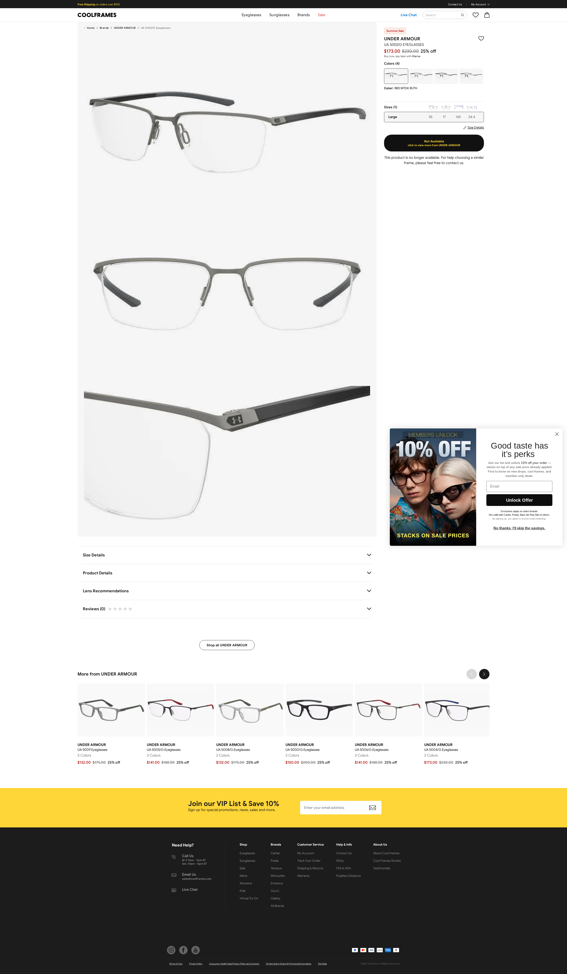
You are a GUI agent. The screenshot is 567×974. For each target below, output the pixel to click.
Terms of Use (176, 963)
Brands (303, 15)
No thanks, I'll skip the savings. (519, 528)
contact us (454, 163)
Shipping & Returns (310, 868)
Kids (243, 891)
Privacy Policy (195, 963)
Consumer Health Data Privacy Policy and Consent (234, 963)
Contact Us (455, 4)
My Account (478, 4)
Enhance (277, 883)
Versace (276, 868)
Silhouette (278, 876)
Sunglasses (279, 15)
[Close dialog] (557, 434)
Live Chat (409, 15)
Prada (274, 861)
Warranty (303, 876)
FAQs (340, 861)
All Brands (277, 906)
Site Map (322, 963)
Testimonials (381, 868)
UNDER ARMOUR (125, 27)
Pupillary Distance (348, 876)
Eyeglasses (251, 15)
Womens (246, 883)
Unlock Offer (519, 500)
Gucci (275, 891)
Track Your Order (308, 861)
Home (91, 27)
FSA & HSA (343, 868)
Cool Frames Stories (387, 861)
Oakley (275, 898)
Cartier (275, 853)
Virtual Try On (249, 898)
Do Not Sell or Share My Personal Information (288, 963)
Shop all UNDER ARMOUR (227, 645)
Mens (243, 876)
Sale (321, 15)
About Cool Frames (386, 853)
